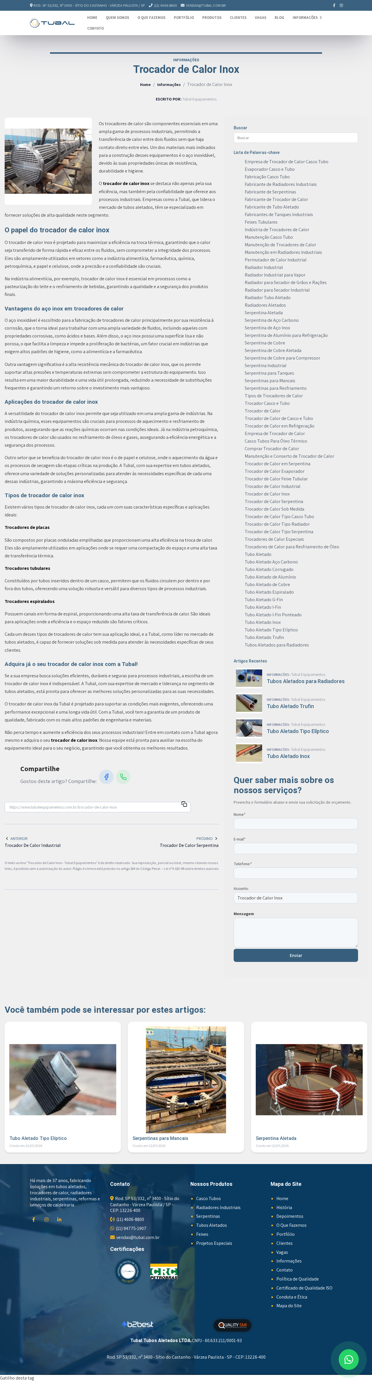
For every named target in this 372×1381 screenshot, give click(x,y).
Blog (279, 17)
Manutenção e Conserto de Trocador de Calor (289, 456)
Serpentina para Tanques (269, 373)
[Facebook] (334, 5)
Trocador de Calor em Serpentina (277, 464)
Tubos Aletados (211, 1225)
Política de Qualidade (297, 1279)
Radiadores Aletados (265, 305)
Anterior (19, 838)
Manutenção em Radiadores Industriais (283, 252)
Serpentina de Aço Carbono (272, 320)
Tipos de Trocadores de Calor (274, 396)
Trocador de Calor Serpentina (274, 501)
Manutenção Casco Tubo (269, 237)
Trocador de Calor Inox (267, 494)
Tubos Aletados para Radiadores (277, 645)
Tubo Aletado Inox (263, 622)
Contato (95, 28)
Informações (306, 17)
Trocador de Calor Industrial (273, 486)
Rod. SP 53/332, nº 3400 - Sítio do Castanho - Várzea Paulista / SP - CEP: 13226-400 (144, 1204)
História (284, 1207)
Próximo (204, 838)
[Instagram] (342, 5)
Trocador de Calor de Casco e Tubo (279, 418)
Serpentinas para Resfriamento (276, 388)
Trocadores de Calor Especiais (274, 539)
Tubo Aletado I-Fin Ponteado (273, 615)
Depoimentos (289, 1216)
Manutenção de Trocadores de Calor (280, 245)
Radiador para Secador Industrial (277, 290)
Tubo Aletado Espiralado (269, 592)
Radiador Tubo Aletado (268, 297)
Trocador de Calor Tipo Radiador (277, 524)
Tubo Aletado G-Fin (264, 600)
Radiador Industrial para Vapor (275, 275)
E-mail (240, 839)
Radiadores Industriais (218, 1207)
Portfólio (184, 17)
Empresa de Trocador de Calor (275, 433)
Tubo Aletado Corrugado (269, 569)
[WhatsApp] (123, 777)
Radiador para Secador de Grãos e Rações (286, 282)
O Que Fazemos (151, 17)
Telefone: (243, 863)
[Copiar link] (184, 805)
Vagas (260, 17)
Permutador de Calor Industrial (276, 260)
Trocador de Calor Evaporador (275, 471)
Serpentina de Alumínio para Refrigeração (286, 335)
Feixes (202, 1234)
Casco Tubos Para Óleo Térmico (276, 441)
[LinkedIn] (60, 1220)
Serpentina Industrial (266, 365)
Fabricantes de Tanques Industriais (279, 214)
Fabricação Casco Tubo (267, 177)
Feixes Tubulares (261, 222)
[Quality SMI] (232, 1325)
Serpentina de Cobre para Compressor (282, 358)
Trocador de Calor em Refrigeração (279, 426)
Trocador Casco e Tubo (267, 403)
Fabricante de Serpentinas (270, 192)
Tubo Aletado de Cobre (267, 584)
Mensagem (244, 913)
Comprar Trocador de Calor (272, 449)
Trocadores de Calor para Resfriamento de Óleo (292, 547)
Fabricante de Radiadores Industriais (281, 184)
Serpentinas (208, 1216)
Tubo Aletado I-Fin (263, 607)
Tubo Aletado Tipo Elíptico (271, 630)
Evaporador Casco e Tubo (270, 169)
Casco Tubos (208, 1198)
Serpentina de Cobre (265, 343)
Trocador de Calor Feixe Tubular (276, 479)
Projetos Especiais (214, 1243)
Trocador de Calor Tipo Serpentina (279, 532)
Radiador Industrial (264, 267)
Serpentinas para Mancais (270, 381)
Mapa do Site (289, 1306)
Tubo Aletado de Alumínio (270, 577)
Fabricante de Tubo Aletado (272, 207)
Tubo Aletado (258, 554)
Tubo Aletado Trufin (264, 637)
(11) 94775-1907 (131, 1228)
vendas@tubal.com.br (206, 5)
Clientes (238, 17)
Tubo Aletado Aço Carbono (271, 562)
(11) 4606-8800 (165, 5)
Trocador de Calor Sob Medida (274, 509)
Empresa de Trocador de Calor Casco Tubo (286, 162)
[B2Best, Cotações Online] (138, 1325)
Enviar (296, 955)
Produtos (211, 17)
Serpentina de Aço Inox (267, 328)
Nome (240, 814)
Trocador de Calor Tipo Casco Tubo (279, 516)
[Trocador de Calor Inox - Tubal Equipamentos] (52, 23)
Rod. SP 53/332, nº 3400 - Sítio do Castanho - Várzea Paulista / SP (89, 5)
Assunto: (241, 888)
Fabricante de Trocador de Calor (276, 199)
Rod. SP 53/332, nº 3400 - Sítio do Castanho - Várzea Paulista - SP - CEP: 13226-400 (186, 1357)
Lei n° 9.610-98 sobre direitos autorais (191, 868)
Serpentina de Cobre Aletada (273, 350)
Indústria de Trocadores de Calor (277, 230)
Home (92, 17)
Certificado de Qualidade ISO (304, 1288)
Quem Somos (117, 17)
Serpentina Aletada (264, 313)
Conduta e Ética (291, 1297)
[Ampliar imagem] (48, 161)
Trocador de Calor (262, 411)
